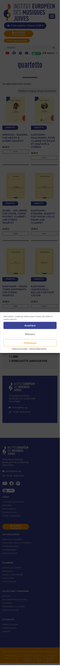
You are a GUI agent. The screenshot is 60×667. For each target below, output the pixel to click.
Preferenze (30, 342)
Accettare (29, 325)
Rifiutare (30, 334)
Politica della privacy (38, 349)
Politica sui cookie (19, 349)
